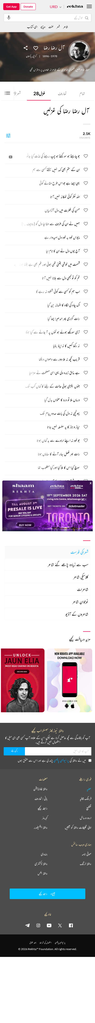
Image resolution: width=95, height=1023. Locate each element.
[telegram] (27, 925)
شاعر (65, 27)
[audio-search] (8, 17)
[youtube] (49, 925)
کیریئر (45, 818)
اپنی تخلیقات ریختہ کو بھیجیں (78, 827)
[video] (10, 157)
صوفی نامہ (86, 854)
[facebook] (70, 925)
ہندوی (44, 854)
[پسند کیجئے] (36, 48)
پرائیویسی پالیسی (61, 760)
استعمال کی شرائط (45, 942)
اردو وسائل (85, 818)
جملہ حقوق (33, 942)
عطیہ (89, 789)
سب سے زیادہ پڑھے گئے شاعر (68, 564)
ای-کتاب (32, 27)
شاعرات (82, 589)
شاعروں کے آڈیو (76, 614)
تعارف (62, 93)
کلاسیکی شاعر (80, 577)
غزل (39, 93)
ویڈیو (43, 27)
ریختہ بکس (43, 873)
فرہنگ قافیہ (85, 798)
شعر (17, 93)
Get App (11, 6)
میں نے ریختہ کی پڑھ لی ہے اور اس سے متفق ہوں (52, 760)
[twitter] (60, 925)
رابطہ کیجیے (43, 808)
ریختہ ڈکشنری (41, 864)
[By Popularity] (8, 135)
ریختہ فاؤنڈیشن (40, 789)
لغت (50, 27)
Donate (28, 6)
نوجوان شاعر (80, 601)
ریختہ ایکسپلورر (41, 827)
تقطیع (88, 808)
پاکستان (28, 56)
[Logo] (75, 6)
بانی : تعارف (41, 798)
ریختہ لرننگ (85, 864)
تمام (82, 93)
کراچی (34, 56)
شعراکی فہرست (79, 552)
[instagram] (38, 925)
